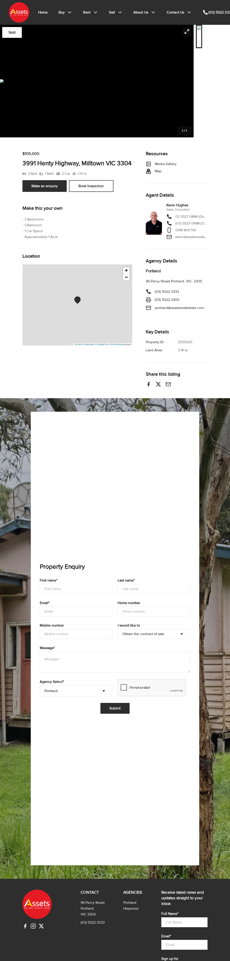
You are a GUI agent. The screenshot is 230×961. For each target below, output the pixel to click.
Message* (47, 648)
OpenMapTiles (102, 344)
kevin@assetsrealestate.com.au (191, 237)
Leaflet (79, 344)
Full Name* (170, 913)
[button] (97, 81)
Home (43, 12)
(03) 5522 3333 (167, 291)
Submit (114, 708)
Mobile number (52, 625)
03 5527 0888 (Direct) (191, 216)
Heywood (130, 908)
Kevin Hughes (177, 205)
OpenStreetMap (116, 344)
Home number (129, 603)
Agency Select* (52, 681)
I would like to (129, 625)
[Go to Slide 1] (199, 36)
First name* (49, 580)
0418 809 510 (186, 230)
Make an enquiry (44, 186)
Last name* (126, 580)
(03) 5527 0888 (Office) (191, 223)
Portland (129, 902)
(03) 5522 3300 (167, 300)
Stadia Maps (89, 344)
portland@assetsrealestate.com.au (181, 308)
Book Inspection (91, 186)
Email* (44, 603)
